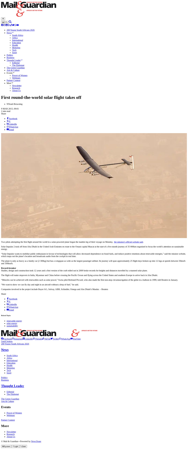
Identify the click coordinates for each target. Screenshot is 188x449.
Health (9, 365)
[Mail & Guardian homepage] (94, 9)
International (12, 360)
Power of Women (14, 413)
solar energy (12, 323)
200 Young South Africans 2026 (15, 344)
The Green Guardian (10, 399)
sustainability (12, 326)
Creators (9, 341)
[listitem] (6, 339)
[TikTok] (11, 25)
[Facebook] (2, 25)
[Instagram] (4, 25)
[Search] (10, 22)
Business (5, 380)
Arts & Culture (7, 401)
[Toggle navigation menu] (3, 18)
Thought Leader (12, 386)
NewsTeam (36, 441)
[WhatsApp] (15, 25)
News (5, 349)
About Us (11, 437)
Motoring (11, 368)
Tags (3, 341)
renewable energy (14, 321)
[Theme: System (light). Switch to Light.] (5, 22)
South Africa (12, 355)
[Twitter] (13, 25)
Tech (9, 370)
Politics (4, 377)
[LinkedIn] (7, 25)
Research (11, 434)
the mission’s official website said (128, 242)
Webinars (11, 415)
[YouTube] (18, 25)
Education (11, 363)
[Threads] (9, 25)
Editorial (10, 392)
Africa (9, 358)
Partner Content (8, 420)
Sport (9, 373)
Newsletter (11, 432)
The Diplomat (13, 394)
